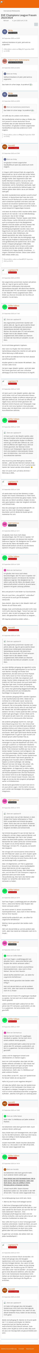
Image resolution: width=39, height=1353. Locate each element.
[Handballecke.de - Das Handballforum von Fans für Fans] (2, 3)
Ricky (20, 49)
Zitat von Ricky (12, 74)
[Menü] (36, 3)
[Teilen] (36, 24)
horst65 (21, 259)
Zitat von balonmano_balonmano (18, 107)
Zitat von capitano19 (14, 319)
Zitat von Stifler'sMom (14, 956)
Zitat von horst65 (13, 1169)
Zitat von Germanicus (14, 570)
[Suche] (26, 3)
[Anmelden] (31, 2)
